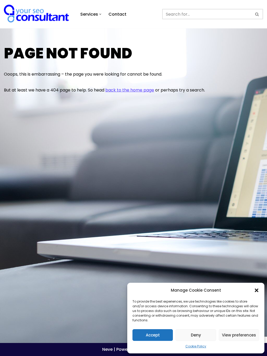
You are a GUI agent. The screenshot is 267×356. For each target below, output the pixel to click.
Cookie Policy (195, 346)
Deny (196, 335)
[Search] (257, 14)
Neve (107, 349)
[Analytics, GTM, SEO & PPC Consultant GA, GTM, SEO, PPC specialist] (37, 14)
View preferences (239, 335)
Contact (117, 14)
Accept (153, 335)
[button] (256, 290)
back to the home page (129, 90)
